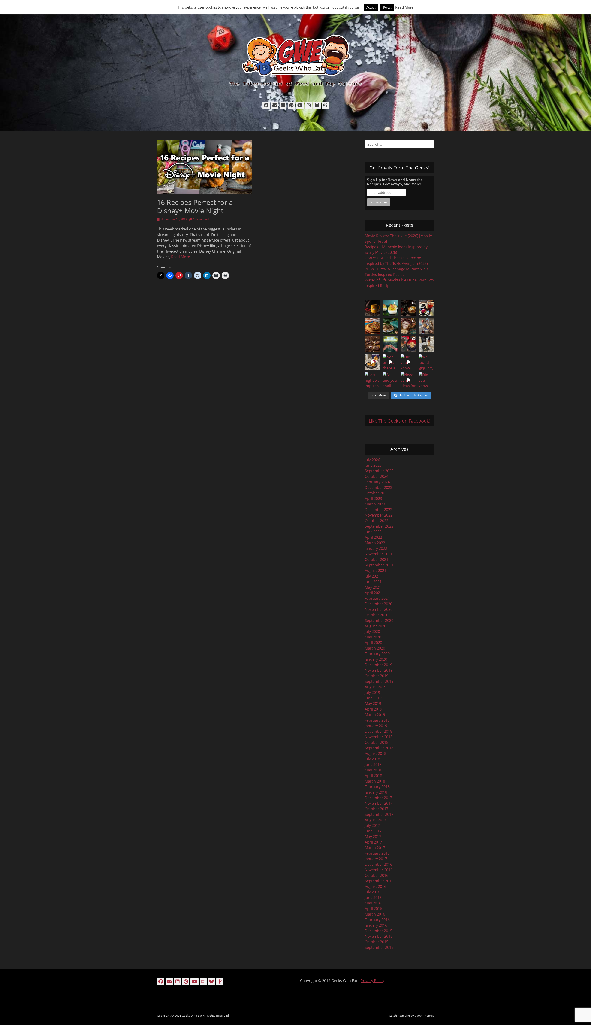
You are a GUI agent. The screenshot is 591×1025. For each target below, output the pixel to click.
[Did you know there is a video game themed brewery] (408, 362)
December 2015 (378, 930)
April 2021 (373, 592)
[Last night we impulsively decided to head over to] (372, 380)
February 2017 (377, 853)
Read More (404, 7)
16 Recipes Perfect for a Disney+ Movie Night (195, 206)
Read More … (182, 256)
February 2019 (377, 720)
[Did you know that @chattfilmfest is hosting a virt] (426, 380)
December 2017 (378, 797)
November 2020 (378, 609)
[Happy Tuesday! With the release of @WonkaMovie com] (372, 344)
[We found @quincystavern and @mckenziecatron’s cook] (426, 362)
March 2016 (375, 914)
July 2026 (372, 459)
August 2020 (375, 626)
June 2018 (373, 764)
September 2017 (379, 814)
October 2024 (376, 476)
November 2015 (378, 936)
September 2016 (379, 880)
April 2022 (373, 537)
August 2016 (375, 886)
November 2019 (378, 670)
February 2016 (377, 919)
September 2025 (379, 470)
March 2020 (375, 648)
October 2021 (376, 559)
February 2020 (377, 653)
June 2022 (373, 531)
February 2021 (377, 598)
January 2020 (376, 659)
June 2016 (373, 897)
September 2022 (379, 526)
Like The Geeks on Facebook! (399, 421)
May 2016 (373, 903)
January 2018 (376, 792)
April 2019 (373, 709)
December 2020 (378, 603)
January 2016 (376, 925)
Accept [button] (371, 7)
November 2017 (378, 803)
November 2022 (378, 515)
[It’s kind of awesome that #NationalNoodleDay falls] (408, 308)
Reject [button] (387, 7)
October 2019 (376, 675)
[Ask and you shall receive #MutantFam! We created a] (390, 380)
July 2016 (372, 892)
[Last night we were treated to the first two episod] (408, 326)
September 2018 (379, 747)
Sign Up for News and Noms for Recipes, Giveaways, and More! (394, 182)
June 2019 (373, 698)
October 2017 (376, 808)
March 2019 (375, 714)
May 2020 (373, 637)
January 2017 (376, 858)
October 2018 (376, 742)
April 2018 (373, 775)
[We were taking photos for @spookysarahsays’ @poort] (426, 326)
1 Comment (201, 219)
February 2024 (377, 481)
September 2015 (379, 947)
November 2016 (378, 869)
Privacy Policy (372, 980)
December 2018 (378, 731)
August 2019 (375, 686)
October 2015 (376, 941)
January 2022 (376, 548)
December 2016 (378, 864)
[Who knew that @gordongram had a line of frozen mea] (372, 362)
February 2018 (377, 786)
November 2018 (378, 736)
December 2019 (378, 664)
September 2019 (379, 681)
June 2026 (373, 465)
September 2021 (379, 565)
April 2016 (373, 908)
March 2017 (375, 847)
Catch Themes (424, 1015)
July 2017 (372, 825)
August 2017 (375, 819)
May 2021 (373, 587)
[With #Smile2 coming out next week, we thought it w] (372, 308)
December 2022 (378, 509)
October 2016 (376, 875)
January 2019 (376, 725)
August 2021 (375, 570)
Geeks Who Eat (192, 1015)
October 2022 (376, 520)
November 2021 (378, 553)
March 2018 (375, 781)
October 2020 (376, 614)
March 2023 (375, 504)
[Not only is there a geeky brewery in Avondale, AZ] (390, 362)
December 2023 (378, 487)
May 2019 (373, 703)
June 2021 (373, 581)
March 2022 (375, 542)
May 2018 (373, 770)
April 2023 (373, 498)
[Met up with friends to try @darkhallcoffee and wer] (426, 308)
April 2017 (373, 842)
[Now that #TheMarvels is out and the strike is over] (408, 344)
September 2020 (379, 620)
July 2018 (372, 759)
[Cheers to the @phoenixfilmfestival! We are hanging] (390, 344)
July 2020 (372, 631)
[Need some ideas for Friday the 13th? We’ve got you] (408, 380)
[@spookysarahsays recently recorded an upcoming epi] (426, 344)
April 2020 (373, 642)
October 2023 (376, 493)
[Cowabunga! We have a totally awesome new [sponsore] (372, 326)
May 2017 (373, 836)
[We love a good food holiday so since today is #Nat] (390, 308)
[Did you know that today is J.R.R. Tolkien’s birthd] (390, 326)
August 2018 (375, 753)
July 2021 (372, 576)
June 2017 (373, 831)
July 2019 (372, 692)
